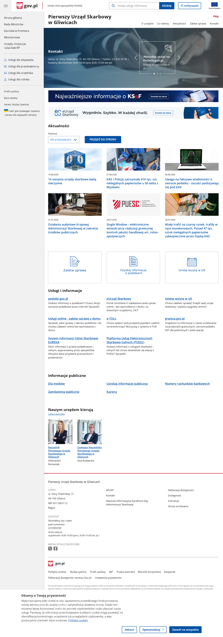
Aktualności (179, 23)
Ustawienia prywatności (108, 577)
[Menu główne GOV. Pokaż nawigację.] (5, 5)
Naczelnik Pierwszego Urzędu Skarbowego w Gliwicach (59, 452)
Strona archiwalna (178, 506)
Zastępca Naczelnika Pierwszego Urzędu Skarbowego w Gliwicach (89, 452)
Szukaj (166, 6)
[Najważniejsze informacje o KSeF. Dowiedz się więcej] (133, 96)
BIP (111, 571)
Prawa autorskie (126, 571)
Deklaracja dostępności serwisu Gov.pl (69, 577)
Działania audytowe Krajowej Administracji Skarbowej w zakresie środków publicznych (73, 228)
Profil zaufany (11, 91)
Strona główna (16, 18)
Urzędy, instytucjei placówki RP (15, 46)
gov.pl (60, 564)
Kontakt (214, 23)
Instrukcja (173, 500)
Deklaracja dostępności (181, 490)
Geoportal (169, 571)
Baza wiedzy (10, 97)
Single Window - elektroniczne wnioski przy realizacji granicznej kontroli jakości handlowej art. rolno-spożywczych (133, 230)
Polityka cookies (57, 571)
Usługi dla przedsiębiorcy (23, 66)
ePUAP (110, 490)
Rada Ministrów (13, 24)
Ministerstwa (12, 37)
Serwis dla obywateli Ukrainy (22, 112)
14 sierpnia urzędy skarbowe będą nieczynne (72, 181)
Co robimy (163, 23)
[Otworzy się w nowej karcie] (50, 548)
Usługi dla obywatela (20, 60)
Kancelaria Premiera (16, 31)
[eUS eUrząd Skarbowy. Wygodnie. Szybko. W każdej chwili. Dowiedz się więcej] (133, 113)
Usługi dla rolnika (18, 79)
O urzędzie (147, 23)
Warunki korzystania (149, 571)
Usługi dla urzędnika (20, 73)
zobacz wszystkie (56, 414)
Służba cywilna (78, 571)
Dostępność (174, 495)
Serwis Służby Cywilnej (16, 104)
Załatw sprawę (198, 23)
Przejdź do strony (103, 139)
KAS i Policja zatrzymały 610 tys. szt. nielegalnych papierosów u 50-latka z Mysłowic (132, 183)
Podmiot (61, 133)
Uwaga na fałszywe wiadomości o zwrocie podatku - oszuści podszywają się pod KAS (192, 183)
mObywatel (191, 6)
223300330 (54, 528)
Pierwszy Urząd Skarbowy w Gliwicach (79, 20)
